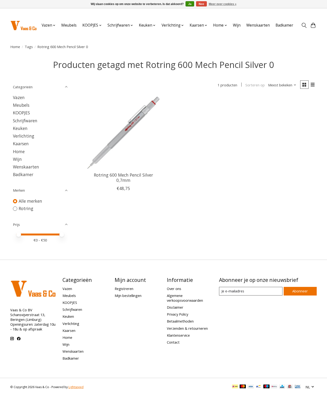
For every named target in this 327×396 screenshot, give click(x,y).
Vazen (19, 97)
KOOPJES (21, 113)
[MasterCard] (243, 387)
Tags (29, 46)
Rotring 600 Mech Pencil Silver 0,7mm (123, 177)
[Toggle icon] (303, 25)
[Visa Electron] (298, 387)
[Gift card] (290, 387)
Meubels (69, 25)
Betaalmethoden (180, 321)
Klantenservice (178, 335)
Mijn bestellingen (128, 295)
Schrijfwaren (25, 120)
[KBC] (282, 387)
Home (15, 46)
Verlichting (23, 136)
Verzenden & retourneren (187, 328)
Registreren (124, 288)
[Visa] (251, 387)
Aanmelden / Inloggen (300, 13)
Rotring (26, 208)
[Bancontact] (258, 387)
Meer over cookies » (223, 4)
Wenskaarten (258, 25)
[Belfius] (274, 387)
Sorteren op (255, 85)
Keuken (20, 128)
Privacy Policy (177, 314)
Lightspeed (76, 387)
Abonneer (300, 291)
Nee (201, 4)
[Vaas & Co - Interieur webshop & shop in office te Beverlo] (23, 25)
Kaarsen (21, 143)
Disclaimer (175, 307)
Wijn (237, 25)
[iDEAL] (235, 387)
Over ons (174, 288)
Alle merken (30, 201)
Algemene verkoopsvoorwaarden (185, 298)
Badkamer (284, 25)
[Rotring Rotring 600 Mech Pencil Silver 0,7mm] (123, 133)
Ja (190, 4)
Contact (173, 342)
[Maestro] (266, 387)
